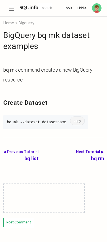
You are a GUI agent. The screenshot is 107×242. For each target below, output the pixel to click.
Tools (68, 8)
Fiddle (81, 8)
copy (77, 121)
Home (8, 23)
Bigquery (26, 23)
